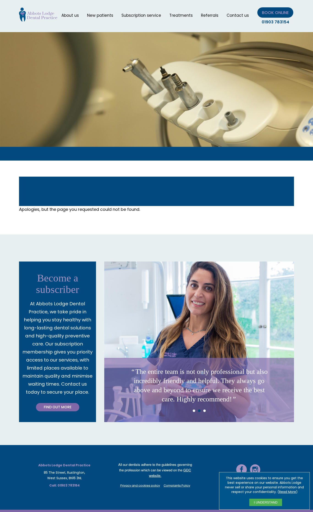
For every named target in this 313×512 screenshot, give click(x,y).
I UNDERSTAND (265, 502)
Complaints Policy (177, 485)
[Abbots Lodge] (38, 19)
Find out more (57, 407)
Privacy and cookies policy (140, 485)
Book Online (275, 12)
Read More (287, 492)
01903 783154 (275, 22)
